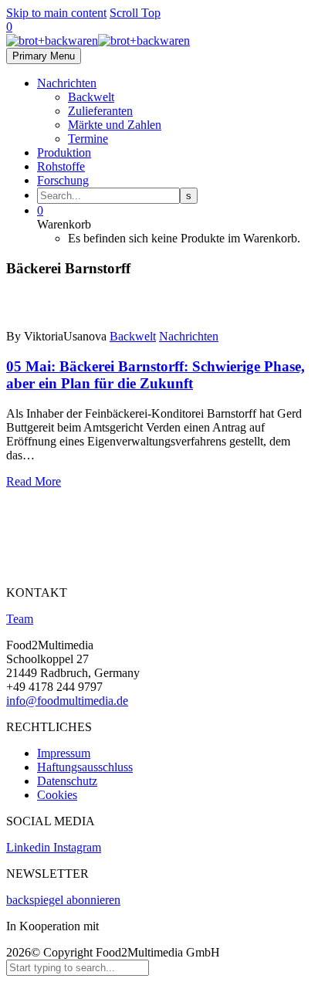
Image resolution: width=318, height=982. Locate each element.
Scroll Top (135, 12)
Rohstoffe (61, 166)
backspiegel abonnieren (63, 899)
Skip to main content (56, 12)
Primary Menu (43, 56)
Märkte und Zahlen (114, 124)
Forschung (63, 180)
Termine (88, 138)
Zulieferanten (100, 110)
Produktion (64, 152)
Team (19, 618)
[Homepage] (98, 40)
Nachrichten (66, 83)
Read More (33, 481)
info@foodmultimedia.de (67, 700)
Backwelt (91, 96)
